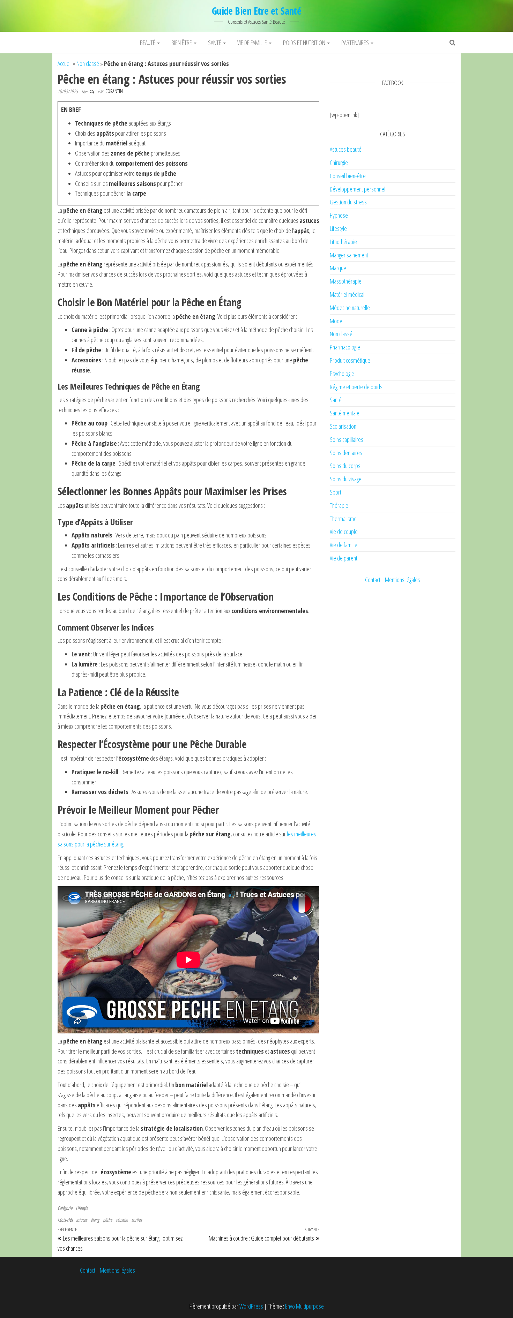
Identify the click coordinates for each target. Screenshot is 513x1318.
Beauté (148, 42)
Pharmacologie (345, 347)
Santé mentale (344, 413)
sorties (137, 1220)
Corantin (114, 91)
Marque (338, 268)
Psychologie (342, 373)
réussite (122, 1220)
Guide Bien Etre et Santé (257, 10)
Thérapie (339, 505)
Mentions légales (402, 579)
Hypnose (339, 215)
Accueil (65, 63)
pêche (107, 1220)
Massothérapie (346, 281)
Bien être (182, 42)
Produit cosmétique (350, 360)
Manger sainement (349, 255)
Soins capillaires (346, 439)
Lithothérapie (343, 242)
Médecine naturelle (350, 307)
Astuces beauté (346, 149)
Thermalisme (343, 518)
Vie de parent (343, 558)
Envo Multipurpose (304, 1306)
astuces (81, 1220)
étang (95, 1220)
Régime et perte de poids (356, 387)
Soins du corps (345, 465)
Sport (335, 492)
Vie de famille (252, 42)
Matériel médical (347, 294)
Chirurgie (339, 162)
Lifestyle (82, 1208)
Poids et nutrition (304, 42)
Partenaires (355, 42)
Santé (215, 42)
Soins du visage (346, 479)
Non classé (87, 63)
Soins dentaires (346, 453)
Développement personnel (357, 189)
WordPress (251, 1306)
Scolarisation (343, 426)
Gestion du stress (348, 202)
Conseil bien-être (348, 176)
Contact (372, 579)
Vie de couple (344, 531)
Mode (336, 321)
